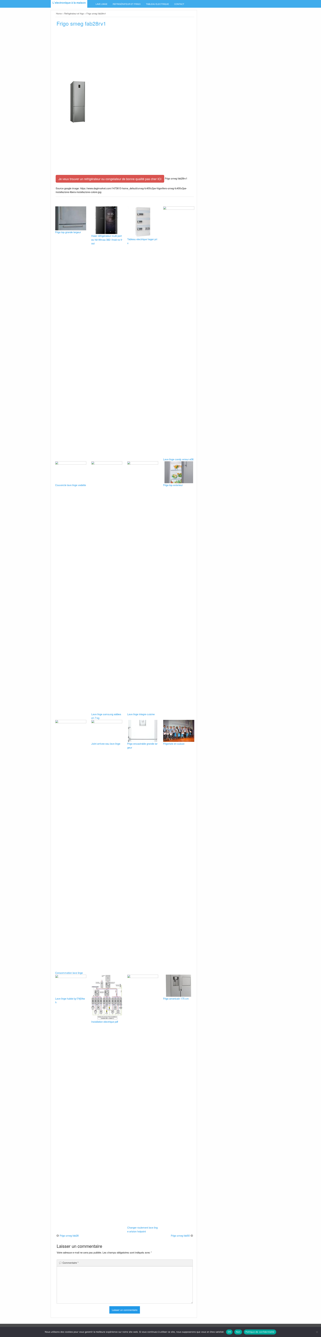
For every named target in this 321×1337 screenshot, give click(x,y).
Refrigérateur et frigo (127, 4)
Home (59, 13)
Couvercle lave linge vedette (70, 485)
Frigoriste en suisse (173, 743)
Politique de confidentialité (260, 1331)
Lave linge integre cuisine (141, 714)
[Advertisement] (125, 54)
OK (229, 1331)
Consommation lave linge (69, 972)
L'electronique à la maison (69, 3)
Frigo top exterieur (173, 485)
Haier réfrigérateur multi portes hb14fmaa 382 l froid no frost (106, 239)
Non (238, 1331)
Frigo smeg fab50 (180, 1235)
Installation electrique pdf (104, 1021)
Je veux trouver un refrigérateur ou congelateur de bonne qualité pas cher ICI (110, 179)
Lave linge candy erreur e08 (178, 459)
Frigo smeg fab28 (69, 1235)
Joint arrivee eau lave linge (105, 743)
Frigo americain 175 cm (176, 998)
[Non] (316, 1332)
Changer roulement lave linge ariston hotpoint (142, 1229)
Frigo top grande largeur (68, 232)
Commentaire (70, 1262)
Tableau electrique (157, 4)
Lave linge (101, 4)
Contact (179, 4)
